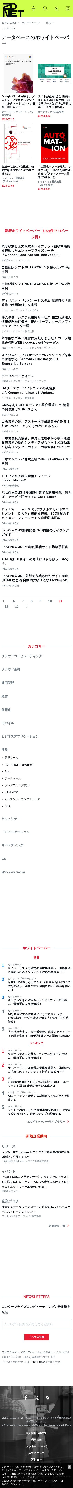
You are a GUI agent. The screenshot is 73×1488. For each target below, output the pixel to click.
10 (50, 601)
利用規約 (36, 1439)
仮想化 (6, 709)
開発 (48, 22)
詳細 (4, 1484)
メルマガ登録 (36, 1337)
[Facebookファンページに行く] (26, 1398)
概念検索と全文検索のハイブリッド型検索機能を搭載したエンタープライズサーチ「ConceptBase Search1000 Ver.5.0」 (36, 251)
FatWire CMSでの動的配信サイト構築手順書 (35, 547)
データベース (9, 28)
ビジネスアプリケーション (20, 736)
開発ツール (11, 757)
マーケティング (12, 845)
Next (25, 607)
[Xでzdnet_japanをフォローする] (36, 1398)
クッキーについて (36, 1446)
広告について (36, 1453)
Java (8, 771)
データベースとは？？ (18, 376)
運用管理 (8, 683)
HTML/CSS (11, 792)
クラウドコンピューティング (22, 656)
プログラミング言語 (17, 785)
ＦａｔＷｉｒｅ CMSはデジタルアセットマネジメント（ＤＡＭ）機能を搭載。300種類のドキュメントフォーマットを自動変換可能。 (35, 514)
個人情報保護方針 (36, 1433)
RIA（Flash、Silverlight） (20, 764)
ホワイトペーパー (31, 22)
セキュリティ (11, 819)
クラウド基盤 (11, 669)
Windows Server (13, 872)
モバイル (8, 723)
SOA (7, 806)
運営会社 (36, 1459)
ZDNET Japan (9, 22)
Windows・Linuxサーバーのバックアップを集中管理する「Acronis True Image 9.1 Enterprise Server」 (36, 359)
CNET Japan (38, 1362)
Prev (5, 601)
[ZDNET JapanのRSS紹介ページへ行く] (47, 1398)
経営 (5, 696)
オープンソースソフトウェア (22, 799)
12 (6, 606)
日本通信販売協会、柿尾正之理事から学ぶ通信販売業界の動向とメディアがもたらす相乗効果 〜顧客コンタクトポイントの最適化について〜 (36, 443)
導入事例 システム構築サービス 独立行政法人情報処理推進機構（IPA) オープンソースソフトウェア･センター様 (36, 322)
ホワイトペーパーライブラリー (46, 1121)
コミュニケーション (16, 832)
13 (17, 606)
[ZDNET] (13, 8)
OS (4, 859)
